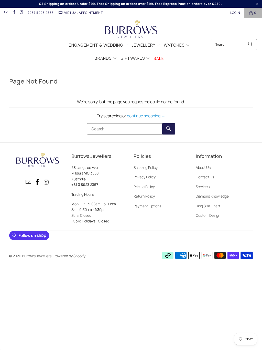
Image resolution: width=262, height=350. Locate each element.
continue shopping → (146, 116)
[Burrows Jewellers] (131, 29)
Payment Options (147, 205)
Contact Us (205, 176)
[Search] (250, 44)
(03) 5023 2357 (40, 13)
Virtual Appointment (83, 13)
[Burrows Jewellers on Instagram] (21, 13)
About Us (203, 167)
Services (203, 186)
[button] (98, 45)
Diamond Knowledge (212, 196)
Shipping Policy (146, 167)
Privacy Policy (145, 176)
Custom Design (208, 215)
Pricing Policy (144, 186)
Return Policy (144, 196)
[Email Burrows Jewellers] (6, 13)
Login (235, 13)
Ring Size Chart (208, 205)
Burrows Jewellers (37, 255)
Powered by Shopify (69, 255)
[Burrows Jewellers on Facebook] (14, 13)
